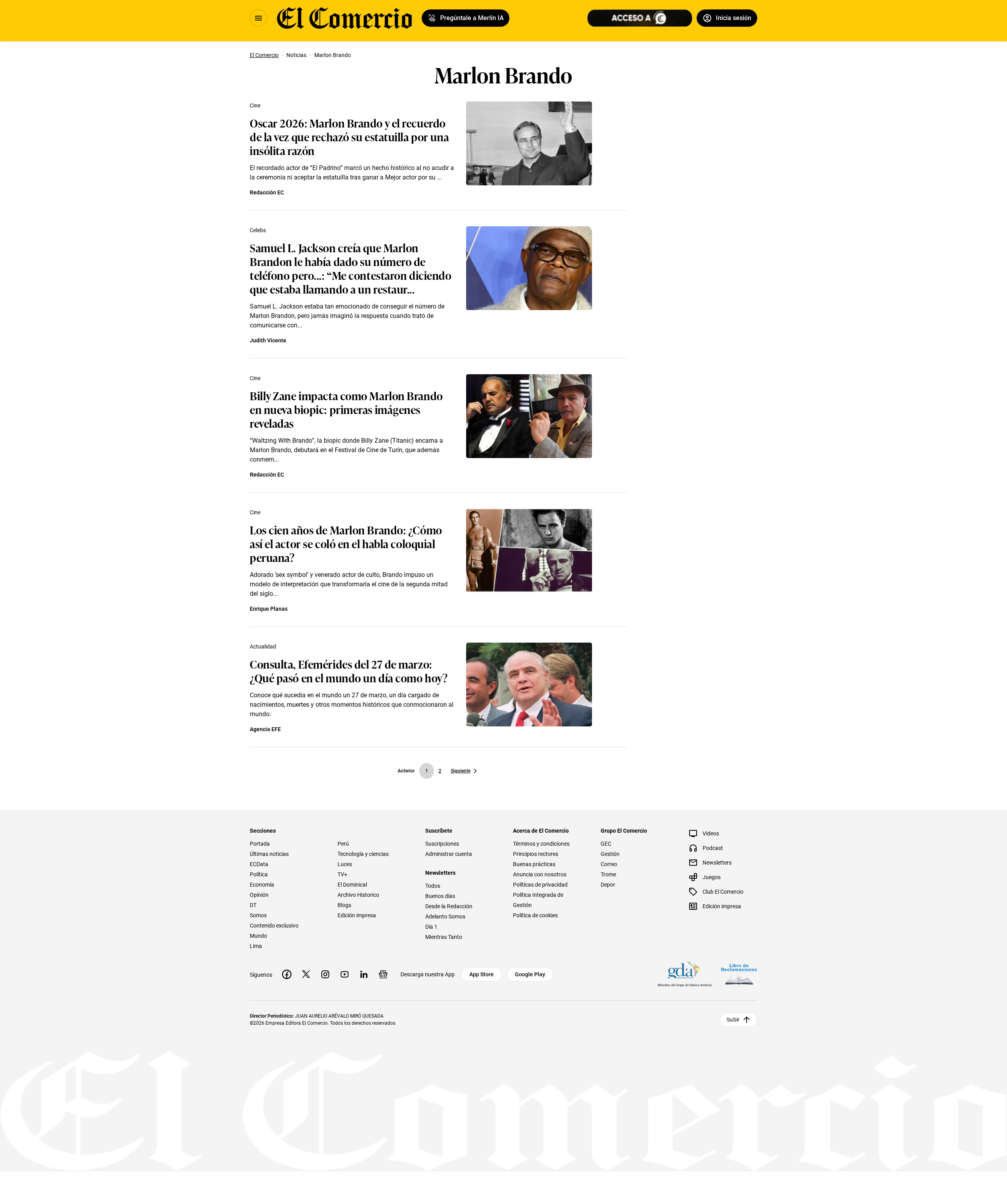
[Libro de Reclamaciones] (739, 974)
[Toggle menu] (258, 18)
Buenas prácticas (534, 864)
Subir (733, 1019)
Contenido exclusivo (274, 925)
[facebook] (286, 974)
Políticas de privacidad (540, 884)
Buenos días (440, 896)
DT (253, 905)
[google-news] (383, 974)
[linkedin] (364, 974)
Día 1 (431, 927)
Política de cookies (535, 915)
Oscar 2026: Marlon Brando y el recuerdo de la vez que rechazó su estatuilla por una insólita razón (349, 136)
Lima (256, 946)
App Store (481, 974)
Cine (255, 105)
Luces (345, 864)
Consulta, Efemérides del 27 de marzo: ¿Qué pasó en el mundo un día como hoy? (349, 671)
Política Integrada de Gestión (538, 900)
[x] (306, 974)
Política (259, 874)
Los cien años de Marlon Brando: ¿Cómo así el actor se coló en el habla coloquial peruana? (346, 543)
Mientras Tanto (443, 937)
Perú (343, 844)
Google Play (530, 974)
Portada (260, 844)
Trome (608, 874)
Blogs (344, 905)
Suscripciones (442, 844)
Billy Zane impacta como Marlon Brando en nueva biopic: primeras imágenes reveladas (346, 409)
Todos (432, 886)
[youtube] (344, 974)
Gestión (610, 854)
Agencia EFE (265, 729)
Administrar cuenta (448, 854)
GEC (606, 844)
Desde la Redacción (448, 906)
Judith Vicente (268, 340)
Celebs (258, 230)
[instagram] (325, 974)
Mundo (258, 936)
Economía (262, 884)
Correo (609, 864)
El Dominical (352, 884)
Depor (608, 884)
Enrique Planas (269, 609)
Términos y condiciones (541, 844)
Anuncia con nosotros (539, 874)
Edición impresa (357, 915)
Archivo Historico (358, 895)
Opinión (259, 895)
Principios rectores (535, 854)
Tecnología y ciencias (363, 854)
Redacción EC (267, 192)
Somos (258, 915)
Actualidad (263, 646)
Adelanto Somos (445, 916)
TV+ (342, 874)
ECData (259, 864)
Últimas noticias (269, 854)
